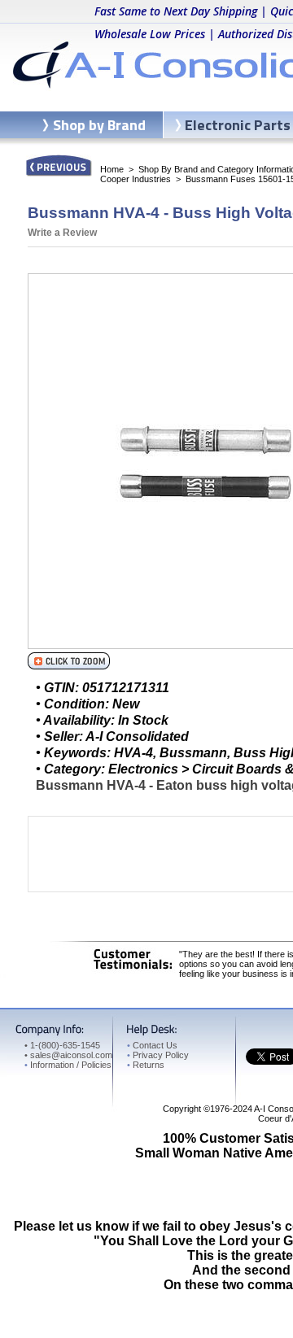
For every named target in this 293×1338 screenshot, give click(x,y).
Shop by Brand (99, 125)
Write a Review (62, 232)
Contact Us (152, 1045)
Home (112, 169)
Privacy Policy (158, 1055)
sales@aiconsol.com (71, 1055)
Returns (145, 1065)
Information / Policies (68, 1065)
